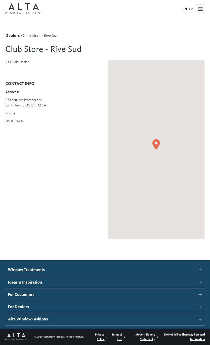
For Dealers (18, 306)
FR (191, 9)
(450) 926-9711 (15, 121)
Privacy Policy (99, 337)
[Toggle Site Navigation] (200, 9)
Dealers (12, 35)
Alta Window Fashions (28, 319)
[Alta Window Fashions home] (23, 9)
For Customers (21, 294)
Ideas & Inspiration (25, 282)
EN (185, 9)
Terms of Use (117, 337)
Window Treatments (26, 269)
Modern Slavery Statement (145, 337)
